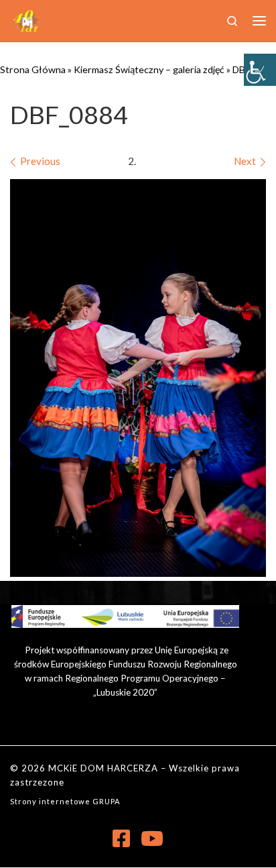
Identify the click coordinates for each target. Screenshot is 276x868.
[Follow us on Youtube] (152, 838)
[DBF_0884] (138, 378)
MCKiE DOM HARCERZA (103, 768)
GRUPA (106, 801)
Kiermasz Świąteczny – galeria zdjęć (149, 69)
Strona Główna (33, 69)
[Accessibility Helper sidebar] (260, 70)
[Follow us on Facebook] (121, 838)
